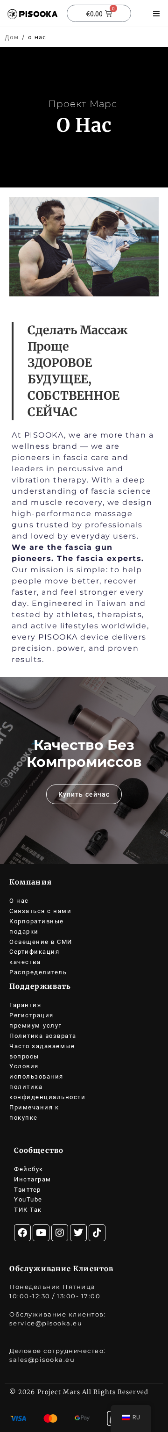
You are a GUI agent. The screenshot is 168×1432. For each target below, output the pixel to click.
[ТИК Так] (97, 1232)
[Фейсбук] (22, 1232)
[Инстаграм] (59, 1232)
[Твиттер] (78, 1232)
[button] (156, 13)
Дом (12, 37)
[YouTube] (41, 1232)
